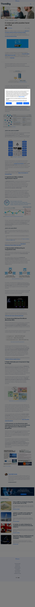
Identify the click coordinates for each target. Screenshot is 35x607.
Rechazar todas (19, 103)
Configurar (9, 103)
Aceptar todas (26, 103)
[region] (17, 97)
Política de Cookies (22, 96)
